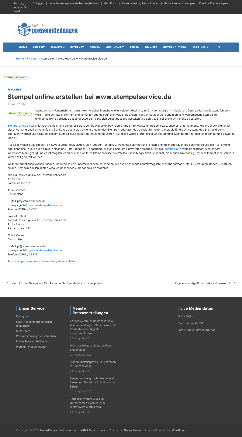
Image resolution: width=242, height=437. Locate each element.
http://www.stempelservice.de (42, 205)
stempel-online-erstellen (41, 261)
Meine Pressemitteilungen (179, 3)
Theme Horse (132, 430)
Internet (77, 47)
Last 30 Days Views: (191, 329)
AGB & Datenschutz (92, 430)
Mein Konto (110, 3)
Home (23, 47)
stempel (20, 261)
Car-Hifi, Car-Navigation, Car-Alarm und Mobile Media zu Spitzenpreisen (57, 283)
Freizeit (39, 47)
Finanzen (57, 47)
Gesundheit (115, 47)
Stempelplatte (172, 148)
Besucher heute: (188, 323)
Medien (95, 47)
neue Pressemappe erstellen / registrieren (74, 3)
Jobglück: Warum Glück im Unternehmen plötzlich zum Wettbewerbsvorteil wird (87, 402)
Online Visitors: (187, 316)
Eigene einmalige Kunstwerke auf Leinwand (202, 283)
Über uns (199, 47)
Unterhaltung (174, 47)
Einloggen (38, 3)
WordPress (179, 430)
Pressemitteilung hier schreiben (140, 3)
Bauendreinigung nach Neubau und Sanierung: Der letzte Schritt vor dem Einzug (93, 382)
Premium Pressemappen (213, 3)
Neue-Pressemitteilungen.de (58, 430)
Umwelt (151, 47)
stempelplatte (66, 261)
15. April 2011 (16, 104)
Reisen (134, 47)
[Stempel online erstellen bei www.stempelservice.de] (16, 77)
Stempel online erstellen (22, 125)
